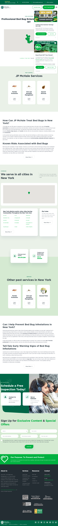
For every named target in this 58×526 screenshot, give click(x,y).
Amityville (16, 220)
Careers (33, 478)
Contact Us (34, 480)
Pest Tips (34, 474)
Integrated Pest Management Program (25, 480)
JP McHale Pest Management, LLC (8, 489)
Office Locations (23, 524)
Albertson (28, 215)
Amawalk (28, 217)
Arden (15, 226)
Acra (15, 215)
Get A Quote (40, 67)
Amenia (5, 220)
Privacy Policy (4, 524)
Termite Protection (14, 92)
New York (27, 58)
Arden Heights (29, 226)
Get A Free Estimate (41, 33)
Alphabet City (6, 217)
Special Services (43, 92)
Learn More (52, 33)
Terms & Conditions (13, 524)
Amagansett (17, 217)
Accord (4, 215)
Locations (22, 58)
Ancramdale (5, 222)
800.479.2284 (47, 476)
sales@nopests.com (48, 479)
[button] (29, 41)
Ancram (27, 220)
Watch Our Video (50, 67)
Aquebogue (5, 226)
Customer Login (35, 483)
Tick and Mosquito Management (29, 93)
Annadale (16, 222)
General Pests (43, 296)
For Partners (35, 476)
